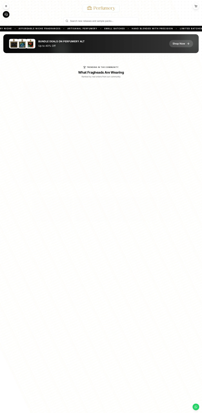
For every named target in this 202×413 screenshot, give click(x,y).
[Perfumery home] (101, 8)
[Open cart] (196, 6)
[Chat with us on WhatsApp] (196, 407)
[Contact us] (6, 14)
